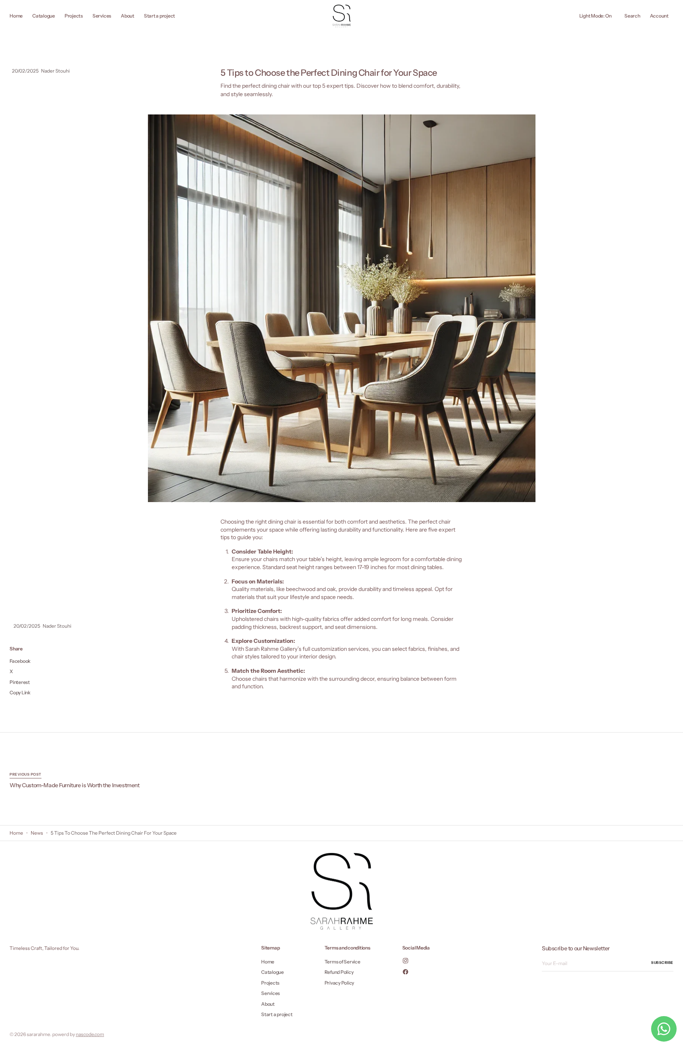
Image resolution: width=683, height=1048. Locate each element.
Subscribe (662, 962)
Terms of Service (342, 962)
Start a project (276, 1014)
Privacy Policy (339, 983)
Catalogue (272, 972)
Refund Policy (339, 972)
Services (270, 993)
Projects (270, 983)
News (37, 833)
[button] (632, 16)
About (268, 1004)
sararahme (38, 1034)
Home (16, 833)
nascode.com (90, 1034)
